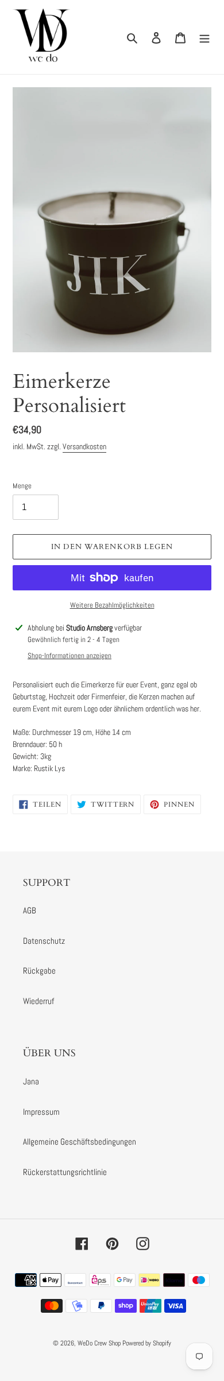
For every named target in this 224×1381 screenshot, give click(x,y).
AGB (29, 910)
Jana (31, 1081)
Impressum (41, 1111)
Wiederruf (38, 1000)
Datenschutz (44, 940)
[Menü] (204, 37)
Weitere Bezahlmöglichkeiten (112, 605)
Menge (22, 486)
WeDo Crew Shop (99, 1343)
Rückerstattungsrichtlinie (65, 1171)
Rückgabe (39, 970)
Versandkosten (84, 446)
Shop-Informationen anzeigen (69, 655)
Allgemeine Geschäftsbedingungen (79, 1141)
